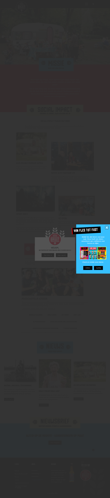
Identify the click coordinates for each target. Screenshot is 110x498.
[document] (55, 249)
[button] (106, 227)
